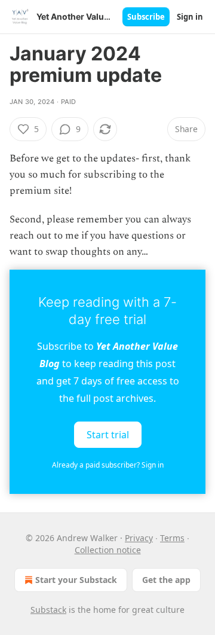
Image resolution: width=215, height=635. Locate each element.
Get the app (166, 579)
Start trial (108, 434)
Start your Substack (76, 579)
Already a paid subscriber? (108, 465)
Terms (172, 538)
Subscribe (146, 16)
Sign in (190, 16)
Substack (48, 609)
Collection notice (108, 549)
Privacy (139, 538)
